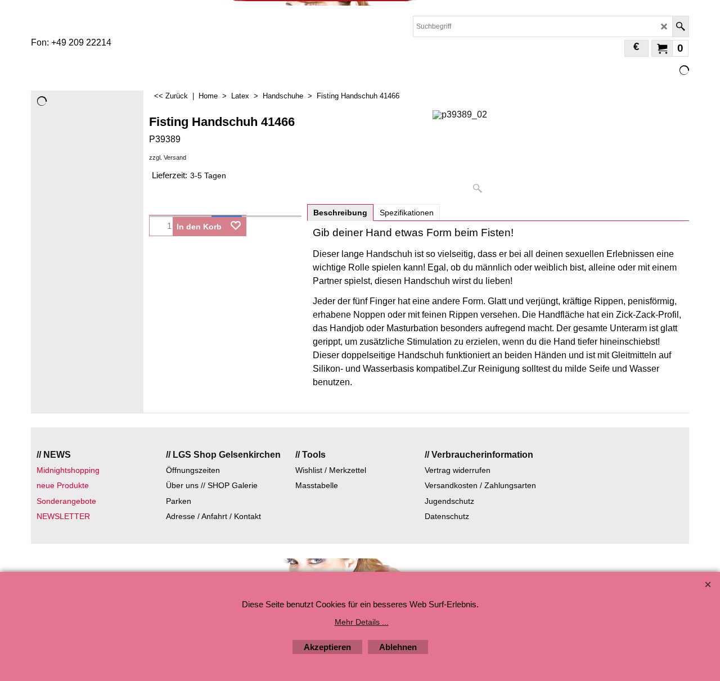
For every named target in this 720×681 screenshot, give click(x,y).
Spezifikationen (407, 212)
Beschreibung (340, 212)
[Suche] (680, 26)
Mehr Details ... (362, 621)
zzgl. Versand (167, 157)
